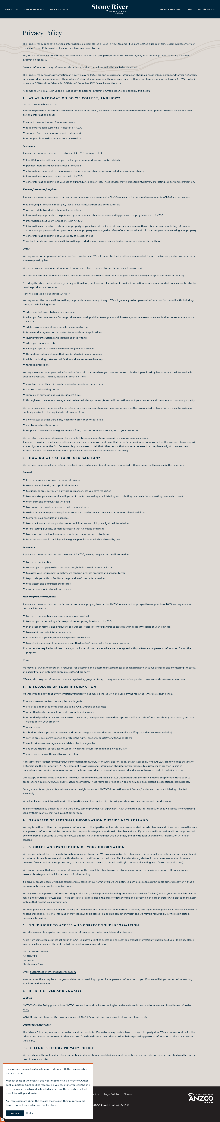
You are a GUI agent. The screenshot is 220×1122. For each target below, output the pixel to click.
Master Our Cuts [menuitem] (171, 9)
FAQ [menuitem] (190, 9)
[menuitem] (110, 9)
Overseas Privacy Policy (36, 48)
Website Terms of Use (136, 1017)
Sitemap (128, 1094)
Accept (14, 1113)
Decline (30, 1113)
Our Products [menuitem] (59, 9)
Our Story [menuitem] (12, 9)
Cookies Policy (49, 1105)
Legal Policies (111, 1094)
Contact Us (93, 1094)
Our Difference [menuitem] (34, 9)
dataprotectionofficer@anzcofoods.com (53, 971)
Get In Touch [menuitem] (206, 9)
